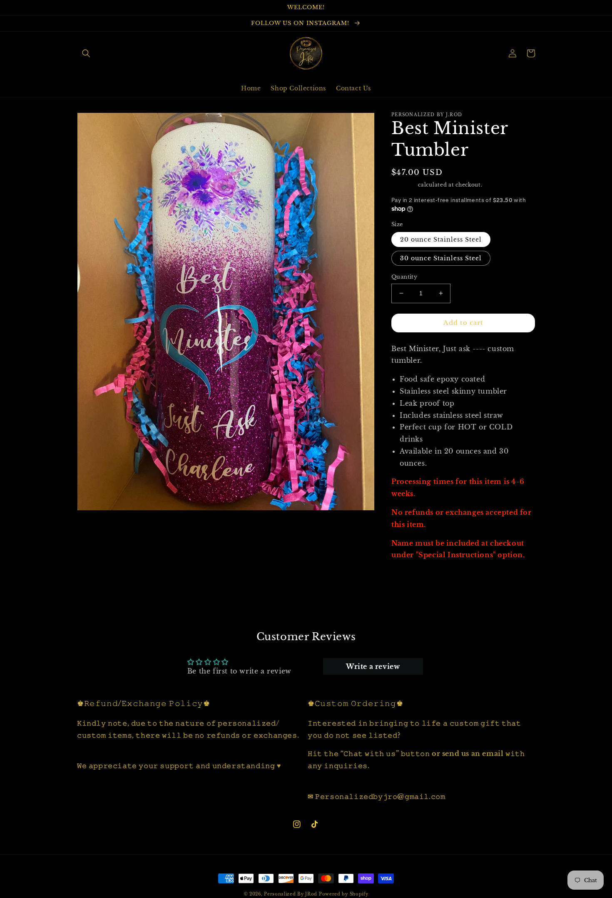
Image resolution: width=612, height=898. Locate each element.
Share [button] (410, 576)
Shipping (404, 185)
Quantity (404, 276)
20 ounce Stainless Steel (441, 239)
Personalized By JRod (290, 894)
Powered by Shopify (343, 894)
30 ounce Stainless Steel (441, 258)
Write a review (373, 666)
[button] (86, 53)
